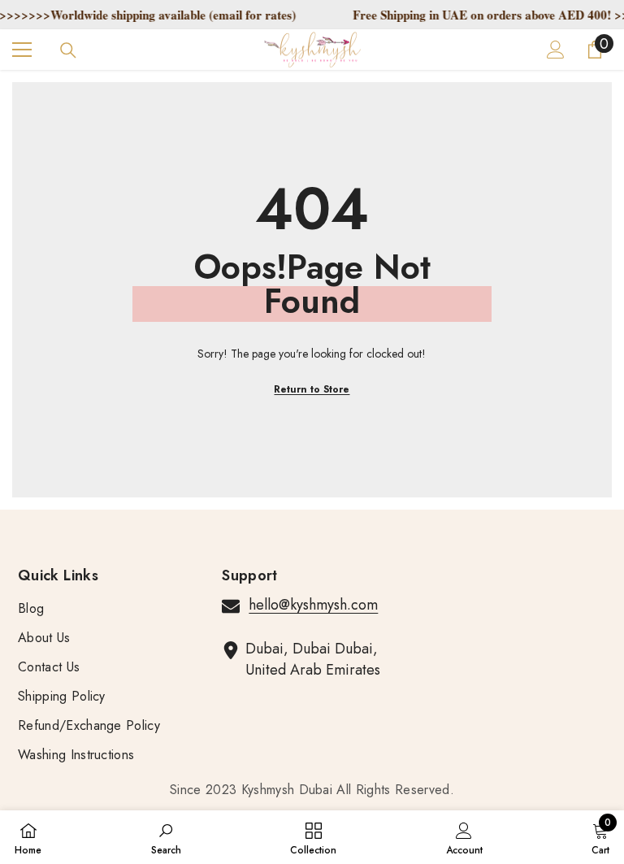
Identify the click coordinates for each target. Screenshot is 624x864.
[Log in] (556, 50)
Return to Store (311, 389)
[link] (166, 837)
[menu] (22, 49)
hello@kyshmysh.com (313, 604)
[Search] (68, 50)
